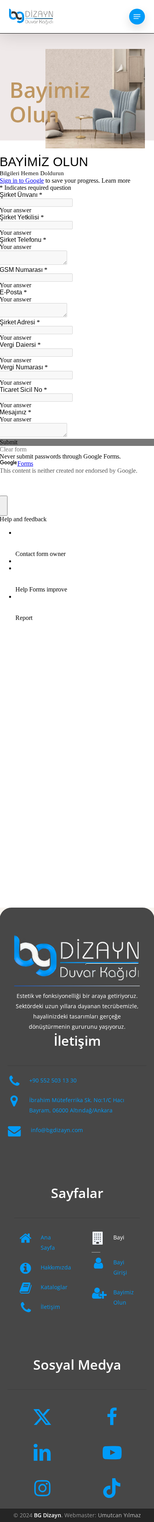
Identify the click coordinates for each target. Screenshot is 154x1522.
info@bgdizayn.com (57, 1130)
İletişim (50, 1306)
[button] (137, 17)
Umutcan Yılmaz (119, 1515)
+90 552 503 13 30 (53, 1080)
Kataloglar (54, 1287)
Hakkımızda (56, 1267)
